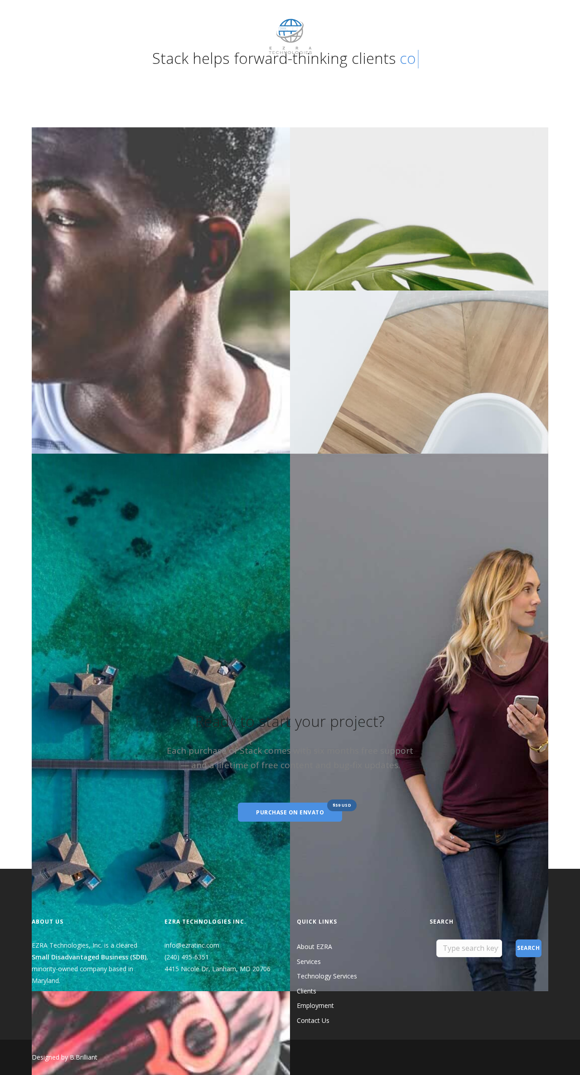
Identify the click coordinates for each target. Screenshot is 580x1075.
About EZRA (50, 20)
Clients (125, 20)
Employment (163, 20)
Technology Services (327, 976)
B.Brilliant (83, 1057)
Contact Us (208, 20)
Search (528, 948)
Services (309, 961)
